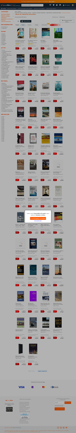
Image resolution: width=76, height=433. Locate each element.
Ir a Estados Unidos (38, 218)
